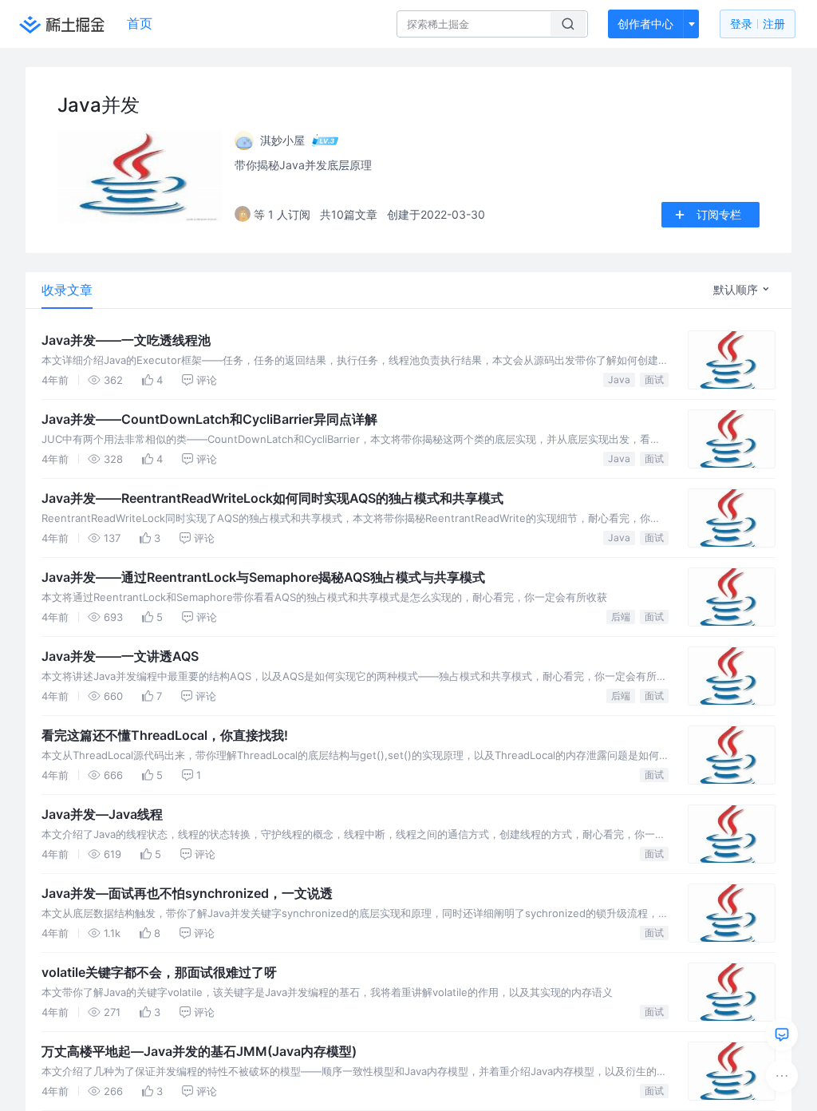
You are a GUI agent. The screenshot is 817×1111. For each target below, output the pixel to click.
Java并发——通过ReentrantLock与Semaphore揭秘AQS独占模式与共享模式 (263, 577)
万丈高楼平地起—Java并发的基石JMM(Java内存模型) (199, 1051)
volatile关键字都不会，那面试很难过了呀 (159, 972)
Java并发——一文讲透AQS (120, 656)
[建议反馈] (782, 1034)
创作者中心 (645, 23)
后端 (620, 617)
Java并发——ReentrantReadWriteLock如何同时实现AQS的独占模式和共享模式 (272, 498)
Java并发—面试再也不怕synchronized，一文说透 (187, 893)
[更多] (782, 1076)
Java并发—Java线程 (102, 814)
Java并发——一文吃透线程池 (126, 340)
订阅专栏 (719, 214)
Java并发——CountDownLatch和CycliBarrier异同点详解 (209, 419)
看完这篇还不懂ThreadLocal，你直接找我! (164, 735)
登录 (757, 23)
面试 (654, 379)
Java (619, 379)
